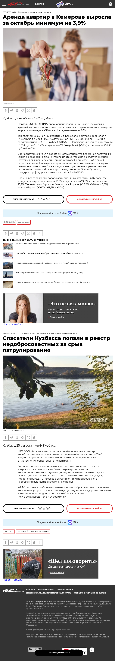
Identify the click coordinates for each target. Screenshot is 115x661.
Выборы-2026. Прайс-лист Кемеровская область (48, 593)
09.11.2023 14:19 (9, 12)
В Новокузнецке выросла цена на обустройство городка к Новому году (49, 272)
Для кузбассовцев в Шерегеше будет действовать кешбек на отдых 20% (49, 253)
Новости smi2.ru (13, 324)
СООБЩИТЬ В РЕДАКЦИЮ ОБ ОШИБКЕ (90, 593)
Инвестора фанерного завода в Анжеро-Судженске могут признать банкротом (53, 282)
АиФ (21, 430)
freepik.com (8, 103)
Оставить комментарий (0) (89, 199)
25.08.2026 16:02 (10, 333)
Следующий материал (59, 653)
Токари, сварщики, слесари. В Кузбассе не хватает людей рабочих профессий (52, 263)
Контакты (30, 590)
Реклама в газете (65, 590)
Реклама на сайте (46, 590)
